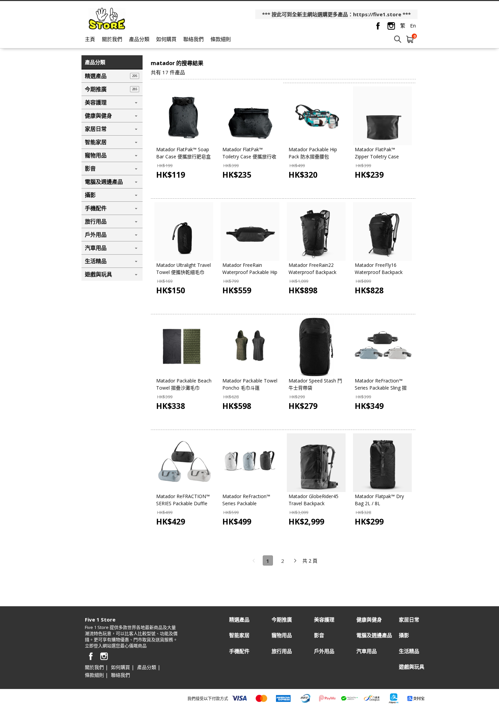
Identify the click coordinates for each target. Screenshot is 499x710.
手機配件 (239, 651)
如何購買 (166, 39)
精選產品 (239, 619)
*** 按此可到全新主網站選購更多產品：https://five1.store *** (336, 14)
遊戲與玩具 (411, 667)
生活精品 (409, 651)
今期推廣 (282, 619)
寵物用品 (282, 635)
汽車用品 (366, 651)
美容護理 (324, 619)
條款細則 (220, 39)
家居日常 (409, 619)
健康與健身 (369, 619)
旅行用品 (282, 651)
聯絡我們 (193, 39)
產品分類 (139, 39)
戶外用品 (324, 651)
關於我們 (112, 39)
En (413, 25)
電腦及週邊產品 (374, 635)
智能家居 (239, 635)
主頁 (90, 39)
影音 (319, 635)
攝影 (404, 635)
